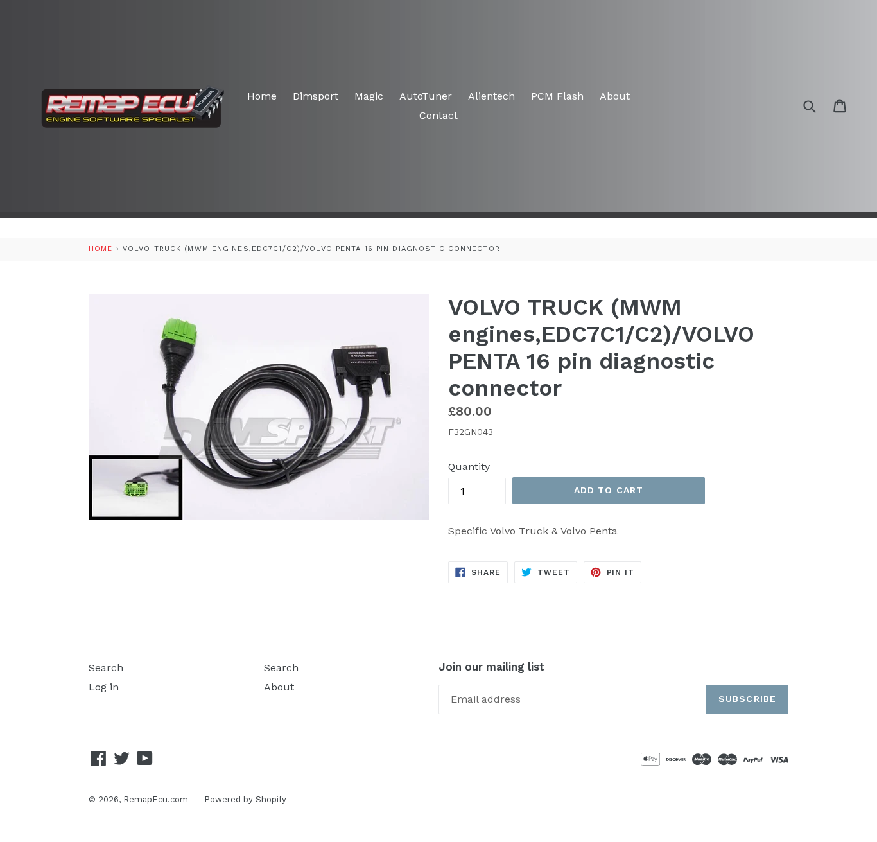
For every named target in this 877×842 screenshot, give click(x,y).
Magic (368, 96)
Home (262, 96)
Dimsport (315, 96)
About (615, 96)
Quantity (469, 466)
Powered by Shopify (245, 799)
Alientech (491, 96)
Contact (438, 115)
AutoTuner (425, 96)
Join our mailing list (491, 666)
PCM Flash (557, 96)
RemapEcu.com (155, 799)
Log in (104, 687)
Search (106, 668)
